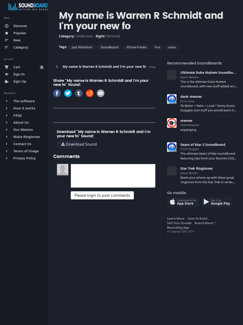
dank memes (191, 96)
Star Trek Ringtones (196, 168)
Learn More (176, 218)
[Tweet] (68, 93)
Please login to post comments (102, 195)
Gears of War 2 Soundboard (202, 144)
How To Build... (199, 218)
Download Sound (72, 144)
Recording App (179, 227)
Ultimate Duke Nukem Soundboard (209, 72)
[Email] (100, 93)
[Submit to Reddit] (89, 93)
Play (57, 66)
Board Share (205, 223)
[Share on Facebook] (57, 93)
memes (186, 120)
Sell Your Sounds (180, 223)
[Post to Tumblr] (79, 93)
